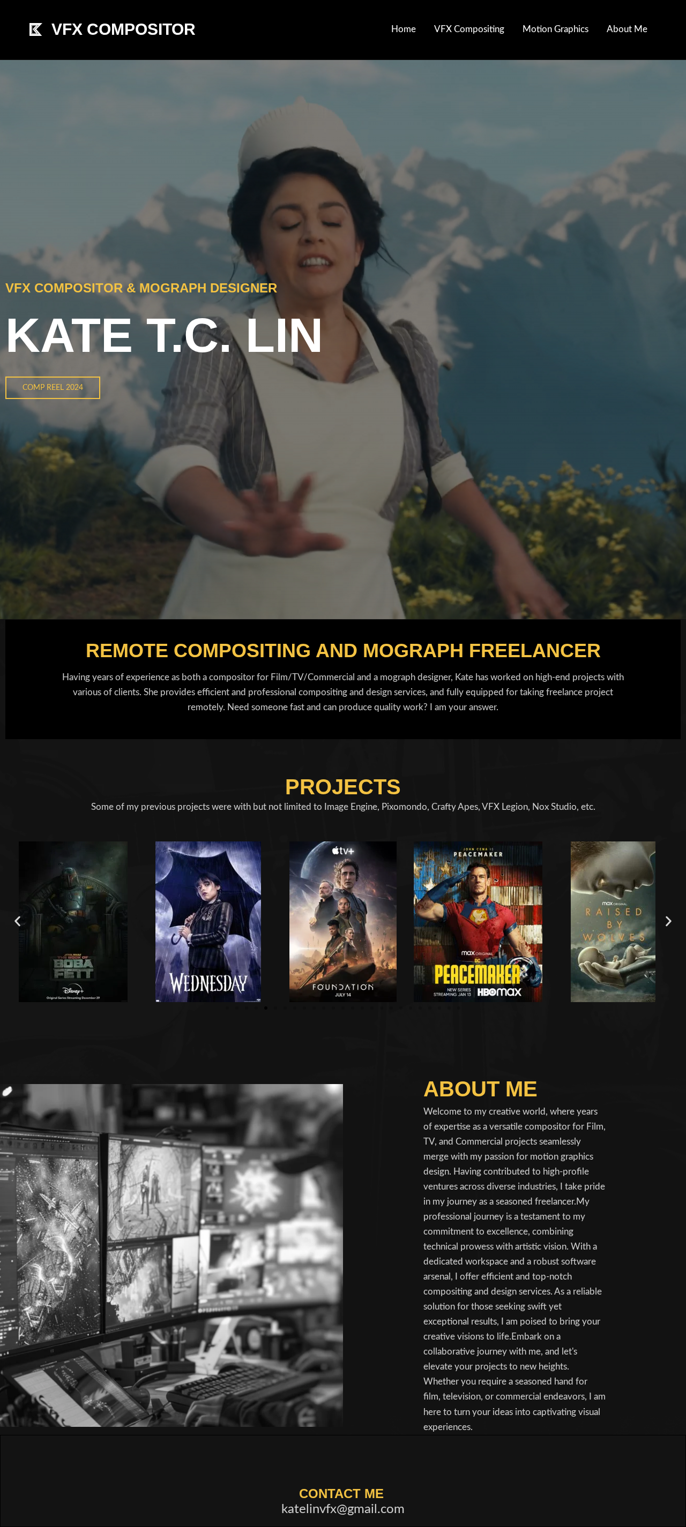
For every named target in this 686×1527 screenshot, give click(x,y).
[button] (17, 921)
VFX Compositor (123, 29)
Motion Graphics (555, 29)
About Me (627, 29)
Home (403, 29)
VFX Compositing (469, 29)
